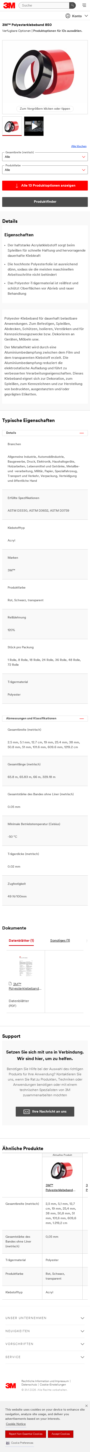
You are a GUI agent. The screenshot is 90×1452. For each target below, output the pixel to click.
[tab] (21, 941)
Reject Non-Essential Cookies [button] (25, 1434)
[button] (19, 1443)
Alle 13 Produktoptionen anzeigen (48, 185)
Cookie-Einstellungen (53, 1384)
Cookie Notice (16, 1424)
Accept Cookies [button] (61, 1434)
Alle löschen (79, 146)
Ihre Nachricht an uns (49, 1111)
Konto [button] (77, 16)
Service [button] (13, 1357)
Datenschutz (29, 1384)
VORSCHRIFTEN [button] (19, 1344)
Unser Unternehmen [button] (26, 1318)
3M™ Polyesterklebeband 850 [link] (59, 1188)
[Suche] (72, 5)
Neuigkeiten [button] (17, 1331)
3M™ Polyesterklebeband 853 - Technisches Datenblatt (24, 987)
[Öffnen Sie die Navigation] (84, 5)
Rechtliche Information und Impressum (45, 1381)
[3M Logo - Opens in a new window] (9, 5)
